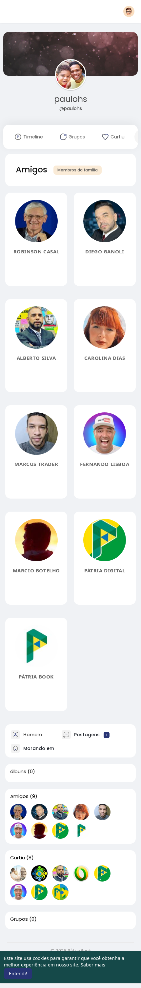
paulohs (70, 99)
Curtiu (17, 857)
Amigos (19, 796)
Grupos (19, 919)
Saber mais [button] (93, 965)
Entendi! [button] (18, 973)
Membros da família (77, 170)
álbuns (18, 771)
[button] (128, 11)
